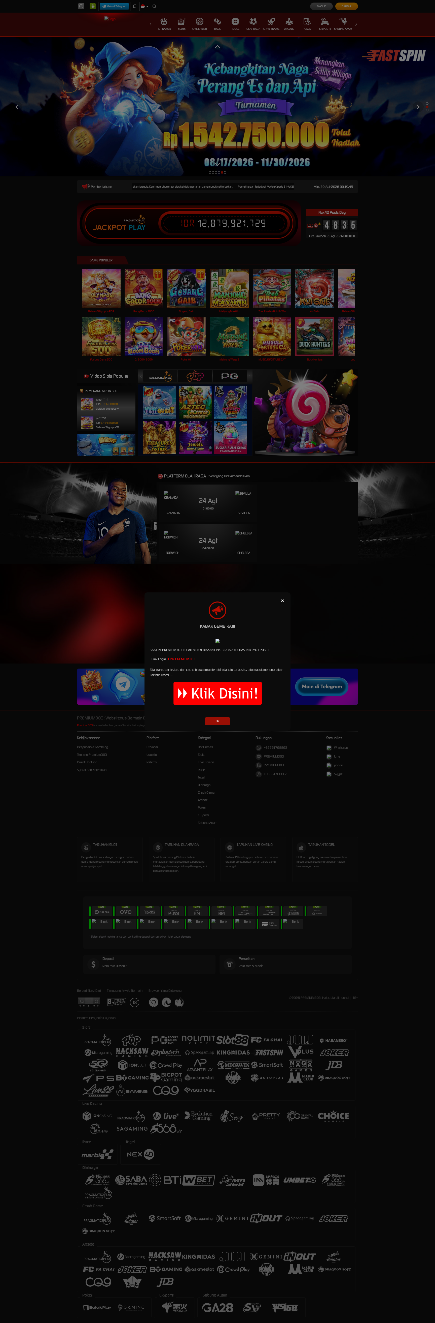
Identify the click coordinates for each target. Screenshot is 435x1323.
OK (218, 721)
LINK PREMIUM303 (181, 659)
